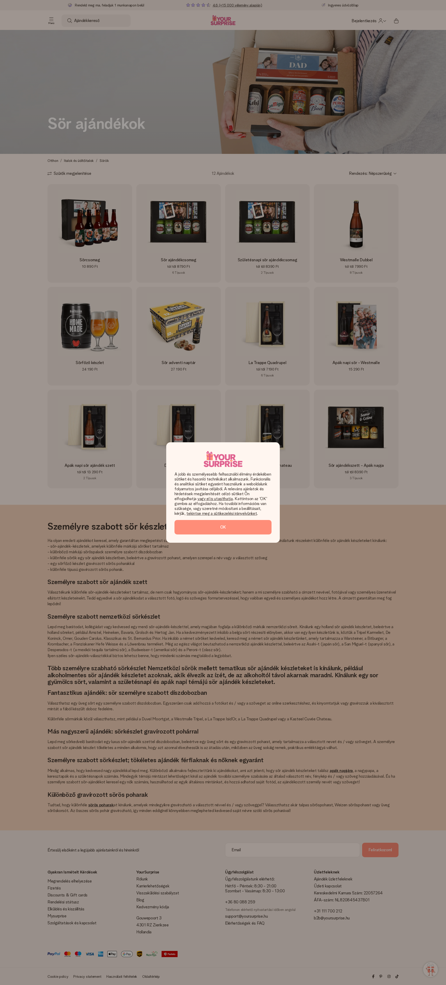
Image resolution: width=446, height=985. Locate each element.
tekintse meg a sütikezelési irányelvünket (221, 513)
